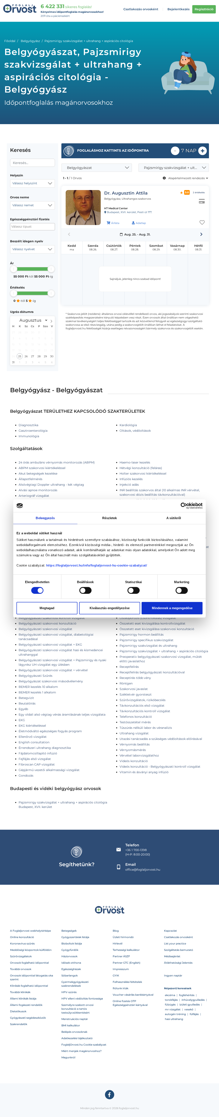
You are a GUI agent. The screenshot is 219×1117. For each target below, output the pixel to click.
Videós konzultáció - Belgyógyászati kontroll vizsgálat (160, 766)
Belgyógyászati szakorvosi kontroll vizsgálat (52, 618)
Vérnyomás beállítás (135, 744)
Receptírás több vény (135, 678)
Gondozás (26, 775)
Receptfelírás (129, 667)
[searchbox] (32, 226)
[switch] (85, 590)
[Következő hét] (201, 234)
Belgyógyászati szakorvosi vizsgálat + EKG (50, 644)
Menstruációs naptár (74, 1019)
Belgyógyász (30, 41)
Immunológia (29, 436)
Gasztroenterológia (33, 431)
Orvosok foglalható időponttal (29, 962)
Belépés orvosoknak (74, 1031)
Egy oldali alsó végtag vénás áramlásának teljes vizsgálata (62, 714)
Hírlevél (117, 943)
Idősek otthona (71, 962)
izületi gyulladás (189, 1004)
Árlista (115, 223)
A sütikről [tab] (173, 518)
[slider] (13, 269)
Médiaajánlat (172, 956)
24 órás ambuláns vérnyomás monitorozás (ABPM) (57, 462)
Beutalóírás (27, 703)
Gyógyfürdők (69, 949)
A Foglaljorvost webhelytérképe (30, 930)
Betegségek (69, 930)
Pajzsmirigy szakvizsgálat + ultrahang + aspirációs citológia (164, 651)
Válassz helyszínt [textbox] (24, 183)
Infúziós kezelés (131, 479)
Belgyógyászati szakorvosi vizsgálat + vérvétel (53, 670)
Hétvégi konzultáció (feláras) (141, 468)
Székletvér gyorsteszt (136, 694)
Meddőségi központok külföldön (31, 949)
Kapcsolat (170, 930)
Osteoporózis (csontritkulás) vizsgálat (148, 618)
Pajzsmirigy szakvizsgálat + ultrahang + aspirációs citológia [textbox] (174, 168)
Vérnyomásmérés (133, 750)
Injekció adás (129, 485)
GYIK (116, 975)
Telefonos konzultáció (136, 717)
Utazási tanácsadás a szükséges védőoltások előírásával (161, 739)
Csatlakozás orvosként (140, 9)
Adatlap (141, 223)
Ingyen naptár (173, 975)
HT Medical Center (116, 208)
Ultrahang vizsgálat (134, 733)
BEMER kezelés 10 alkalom (38, 687)
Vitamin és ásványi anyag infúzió (144, 772)
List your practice (175, 943)
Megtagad (47, 608)
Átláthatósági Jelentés (178, 962)
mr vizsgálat (173, 1009)
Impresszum (121, 969)
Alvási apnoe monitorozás (38, 490)
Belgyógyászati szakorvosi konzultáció (47, 623)
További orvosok (20, 969)
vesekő (188, 1009)
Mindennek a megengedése (172, 608)
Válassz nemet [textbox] (23, 205)
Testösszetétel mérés (135, 722)
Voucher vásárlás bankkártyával (133, 994)
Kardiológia (128, 425)
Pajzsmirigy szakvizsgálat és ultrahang (148, 646)
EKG (22, 720)
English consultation (34, 742)
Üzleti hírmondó (123, 937)
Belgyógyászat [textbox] (79, 168)
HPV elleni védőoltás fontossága (82, 998)
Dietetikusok (18, 1011)
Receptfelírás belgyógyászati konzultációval (152, 672)
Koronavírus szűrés (22, 943)
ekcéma (170, 995)
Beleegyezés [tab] (45, 518)
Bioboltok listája (71, 943)
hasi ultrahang (174, 1019)
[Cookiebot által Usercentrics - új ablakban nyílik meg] (184, 506)
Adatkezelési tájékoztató (77, 1038)
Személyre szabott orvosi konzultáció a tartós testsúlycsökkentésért (77, 1008)
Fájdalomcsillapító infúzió (38, 753)
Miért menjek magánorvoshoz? (81, 1051)
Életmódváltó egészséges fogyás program (50, 731)
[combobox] (32, 183)
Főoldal (9, 41)
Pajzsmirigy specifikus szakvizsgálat (146, 640)
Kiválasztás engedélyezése (110, 608)
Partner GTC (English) (126, 962)
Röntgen (126, 683)
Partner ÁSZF (121, 956)
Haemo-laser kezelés (135, 462)
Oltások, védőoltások (135, 431)
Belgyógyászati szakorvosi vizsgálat (45, 629)
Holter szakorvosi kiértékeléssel (143, 473)
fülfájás (194, 1014)
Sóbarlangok (69, 975)
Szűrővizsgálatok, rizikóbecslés (143, 700)
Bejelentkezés (178, 9)
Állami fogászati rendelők (26, 1005)
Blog (116, 930)
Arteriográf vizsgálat (34, 496)
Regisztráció (204, 9)
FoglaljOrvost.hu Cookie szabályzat (83, 1044)
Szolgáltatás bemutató (178, 949)
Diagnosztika (28, 425)
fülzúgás (170, 1004)
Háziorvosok (69, 956)
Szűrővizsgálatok (21, 956)
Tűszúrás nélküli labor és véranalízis (146, 728)
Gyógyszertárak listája (75, 937)
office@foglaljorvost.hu (142, 870)
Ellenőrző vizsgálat (33, 737)
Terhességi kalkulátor (126, 949)
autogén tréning (175, 1014)
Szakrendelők (18, 1024)
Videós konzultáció (134, 761)
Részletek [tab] (109, 518)
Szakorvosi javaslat (134, 689)
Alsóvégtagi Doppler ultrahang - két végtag (51, 485)
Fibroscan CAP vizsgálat (37, 764)
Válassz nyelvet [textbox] (23, 249)
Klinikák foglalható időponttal (29, 985)
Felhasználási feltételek (127, 981)
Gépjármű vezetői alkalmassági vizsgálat (49, 770)
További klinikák (20, 992)
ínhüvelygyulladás (193, 999)
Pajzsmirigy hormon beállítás (142, 634)
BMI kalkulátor (70, 1025)
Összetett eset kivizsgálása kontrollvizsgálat (152, 623)
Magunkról (68, 1057)
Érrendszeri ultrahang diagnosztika (45, 748)
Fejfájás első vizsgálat (35, 759)
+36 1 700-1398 (136, 850)
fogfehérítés (186, 995)
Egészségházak (71, 969)
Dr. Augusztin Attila (126, 193)
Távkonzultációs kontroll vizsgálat (145, 711)
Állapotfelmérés (30, 479)
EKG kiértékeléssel (32, 726)
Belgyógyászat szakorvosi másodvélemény (51, 681)
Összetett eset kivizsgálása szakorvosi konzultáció (157, 629)
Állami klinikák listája (23, 998)
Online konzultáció (22, 937)
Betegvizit (26, 698)
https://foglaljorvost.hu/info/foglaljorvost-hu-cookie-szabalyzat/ (96, 565)
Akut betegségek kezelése (38, 473)
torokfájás (171, 999)
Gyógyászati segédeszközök (28, 1017)
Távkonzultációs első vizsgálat (142, 705)
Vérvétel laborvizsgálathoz (139, 755)
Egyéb (23, 709)
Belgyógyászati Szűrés (35, 676)
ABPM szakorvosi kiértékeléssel (42, 468)
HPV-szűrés (69, 992)
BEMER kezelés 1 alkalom (37, 692)
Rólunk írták (120, 988)
